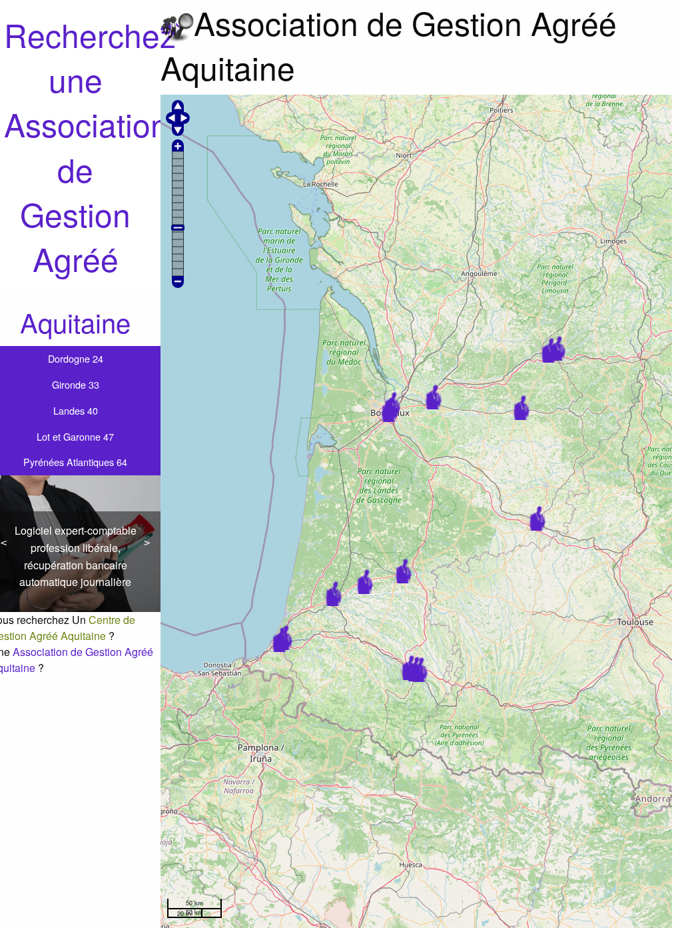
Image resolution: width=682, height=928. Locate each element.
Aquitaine (75, 322)
